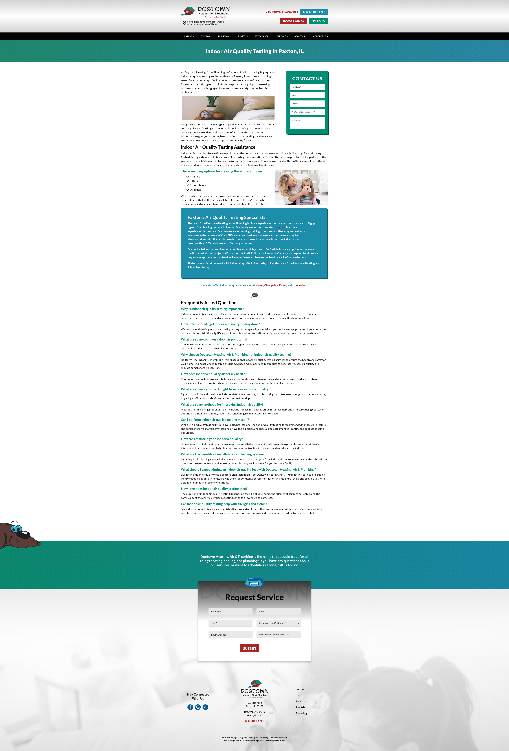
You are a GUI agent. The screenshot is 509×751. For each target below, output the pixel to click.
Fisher (282, 285)
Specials (300, 707)
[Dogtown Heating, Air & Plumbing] (205, 11)
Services (300, 701)
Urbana (258, 285)
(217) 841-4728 (315, 12)
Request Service (293, 20)
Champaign (271, 285)
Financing (318, 20)
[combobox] (307, 112)
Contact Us (300, 692)
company (280, 227)
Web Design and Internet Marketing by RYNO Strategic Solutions (254, 740)
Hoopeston (299, 285)
